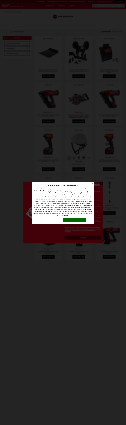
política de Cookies (86, 209)
